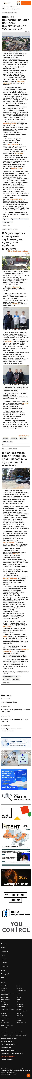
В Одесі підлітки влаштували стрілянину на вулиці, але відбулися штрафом (13, 241)
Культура (20, 1006)
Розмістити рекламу (8, 1056)
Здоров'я (20, 1004)
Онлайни (4, 962)
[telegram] (11, 1062)
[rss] (14, 1062)
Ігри (18, 986)
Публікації (4, 951)
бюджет (6, 679)
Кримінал (4, 1006)
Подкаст (4, 1015)
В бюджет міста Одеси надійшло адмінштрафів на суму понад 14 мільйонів (14, 459)
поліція (14, 438)
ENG (18, 4)
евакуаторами (8, 542)
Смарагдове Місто (9, 702)
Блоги (3, 970)
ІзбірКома (19, 153)
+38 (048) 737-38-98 (7, 1041)
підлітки (23, 438)
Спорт (19, 1020)
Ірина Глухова (24, 436)
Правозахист (5, 1018)
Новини (13, 7)
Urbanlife (4, 986)
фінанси (16, 679)
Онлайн (3, 1013)
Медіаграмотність (7, 1009)
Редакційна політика (8, 1050)
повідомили (15, 287)
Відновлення (5, 999)
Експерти (4, 966)
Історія (19, 988)
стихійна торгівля (10, 578)
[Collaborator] (16, 779)
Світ (2, 1020)
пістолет (8, 341)
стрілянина (7, 442)
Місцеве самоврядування (10, 9)
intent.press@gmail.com (9, 1038)
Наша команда (6, 1047)
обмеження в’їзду (16, 199)
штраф (25, 403)
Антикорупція (21, 990)
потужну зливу (13, 144)
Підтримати (26, 3)
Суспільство (5, 1022)
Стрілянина (16, 304)
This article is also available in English (18, 252)
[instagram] (6, 1062)
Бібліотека (4, 997)
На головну (6, 7)
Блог (18, 993)
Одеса (5, 219)
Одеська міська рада (19, 219)
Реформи (20, 1018)
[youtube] (9, 1062)
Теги (2, 977)
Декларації (5, 974)
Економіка (4, 1004)
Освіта (19, 1013)
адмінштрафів (16, 168)
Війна (18, 999)
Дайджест (4, 1002)
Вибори (19, 997)
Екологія (20, 1002)
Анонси (6, 695)
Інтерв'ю (4, 959)
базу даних (7, 626)
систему (16, 554)
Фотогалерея (21, 1022)
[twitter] (4, 1062)
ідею (5, 636)
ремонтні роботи (9, 124)
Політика (20, 1015)
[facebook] (1, 1062)
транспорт (7, 222)
